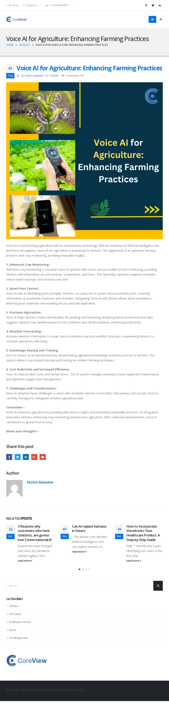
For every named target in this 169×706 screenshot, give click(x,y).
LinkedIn (26, 457)
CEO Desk (15, 614)
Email (43, 457)
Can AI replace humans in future (89, 528)
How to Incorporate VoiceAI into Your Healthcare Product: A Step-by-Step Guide (143, 533)
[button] (79, 569)
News (12, 630)
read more (24, 560)
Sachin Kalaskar (34, 75)
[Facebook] (146, 5)
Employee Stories (20, 622)
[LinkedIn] (160, 5)
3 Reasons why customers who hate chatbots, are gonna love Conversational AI (35, 533)
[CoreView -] (16, 19)
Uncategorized (18, 638)
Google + (34, 457)
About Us (13, 5)
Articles (54, 75)
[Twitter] (153, 5)
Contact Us (31, 5)
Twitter (18, 457)
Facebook (9, 457)
